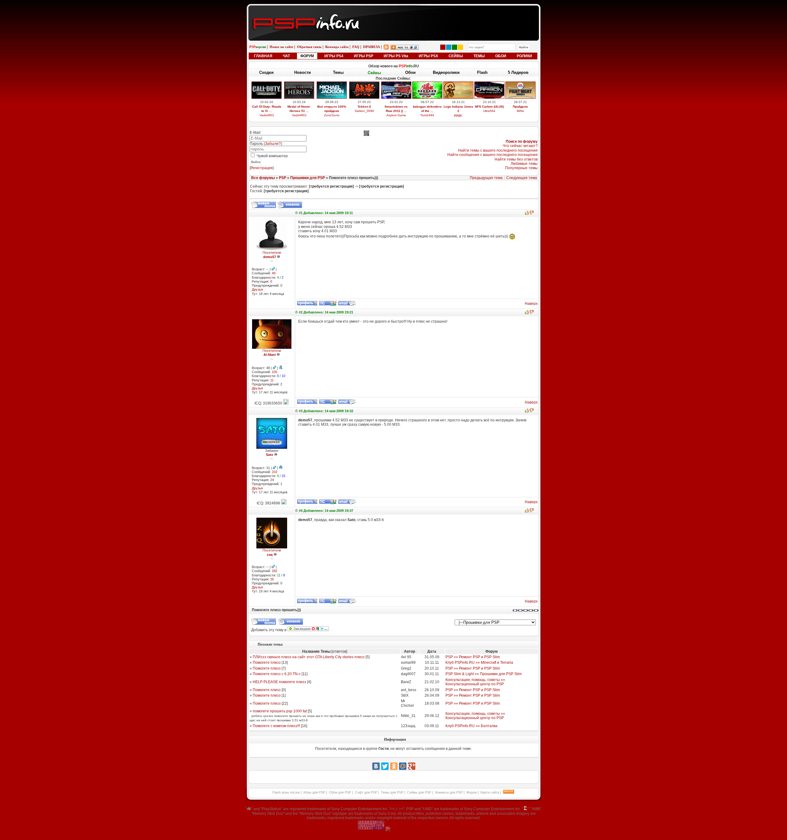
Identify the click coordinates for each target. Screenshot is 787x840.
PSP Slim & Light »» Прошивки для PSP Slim (483, 674)
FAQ (355, 47)
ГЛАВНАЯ (263, 56)
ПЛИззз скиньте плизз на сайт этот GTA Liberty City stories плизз (309, 657)
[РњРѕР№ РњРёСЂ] (402, 766)
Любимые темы (524, 163)
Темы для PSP (392, 792)
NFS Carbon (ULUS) (489, 106)
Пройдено (520, 106)
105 (274, 372)
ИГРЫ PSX (428, 56)
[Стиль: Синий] (448, 47)
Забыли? (273, 143)
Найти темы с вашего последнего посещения (498, 150)
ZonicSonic (332, 115)
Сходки (266, 72)
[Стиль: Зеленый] (454, 47)
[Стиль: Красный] (442, 47)
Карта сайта (490, 792)
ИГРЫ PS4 (333, 56)
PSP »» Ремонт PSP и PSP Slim (472, 657)
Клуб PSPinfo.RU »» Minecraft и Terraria (479, 662)
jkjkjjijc (458, 115)
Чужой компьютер (272, 156)
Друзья (257, 289)
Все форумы (263, 178)
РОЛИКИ (524, 56)
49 (273, 273)
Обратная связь (309, 47)
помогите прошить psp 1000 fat (280, 711)
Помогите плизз (267, 662)
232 (274, 472)
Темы (338, 72)
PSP (282, 178)
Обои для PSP (340, 792)
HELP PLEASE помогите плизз (279, 682)
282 (274, 571)
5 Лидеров (518, 72)
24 (272, 480)
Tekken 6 (364, 106)
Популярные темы (521, 168)
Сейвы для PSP (419, 792)
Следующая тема (521, 178)
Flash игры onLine (286, 792)
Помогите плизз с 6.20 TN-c (277, 674)
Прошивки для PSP (307, 178)
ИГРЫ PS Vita (396, 56)
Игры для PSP (314, 792)
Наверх (531, 303)
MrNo (520, 111)
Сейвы (374, 72)
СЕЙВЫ (456, 56)
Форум (471, 792)
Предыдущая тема (486, 178)
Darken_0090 (364, 111)
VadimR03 (266, 115)
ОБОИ (500, 56)
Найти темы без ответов (516, 159)
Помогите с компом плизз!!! (276, 726)
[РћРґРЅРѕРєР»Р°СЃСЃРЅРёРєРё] (393, 766)
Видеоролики (446, 72)
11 (272, 380)
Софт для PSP (366, 792)
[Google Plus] (411, 766)
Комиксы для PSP (449, 792)
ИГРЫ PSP (363, 56)
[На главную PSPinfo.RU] (393, 10)
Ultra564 (489, 111)
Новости (302, 72)
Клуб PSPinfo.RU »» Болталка (471, 726)
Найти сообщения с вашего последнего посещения (492, 155)
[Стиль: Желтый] (460, 47)
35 (272, 579)
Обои (410, 72)
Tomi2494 (427, 115)
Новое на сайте (281, 47)
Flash (482, 72)
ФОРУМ (307, 56)
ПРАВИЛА (371, 47)
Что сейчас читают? (520, 146)
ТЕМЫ (479, 56)
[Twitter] (385, 766)
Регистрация (262, 168)
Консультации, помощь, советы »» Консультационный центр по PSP (475, 682)
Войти (255, 162)
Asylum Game (396, 115)
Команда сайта (337, 47)
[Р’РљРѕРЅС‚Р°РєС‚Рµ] (376, 766)
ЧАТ (286, 56)
